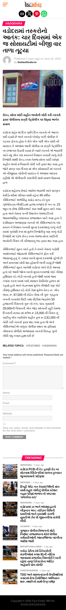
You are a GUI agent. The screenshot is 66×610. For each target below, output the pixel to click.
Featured (33, 346)
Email (6, 403)
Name (6, 392)
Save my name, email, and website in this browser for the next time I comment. (32, 429)
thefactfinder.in (27, 62)
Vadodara (50, 346)
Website (7, 413)
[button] (5, 4)
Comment (9, 363)
